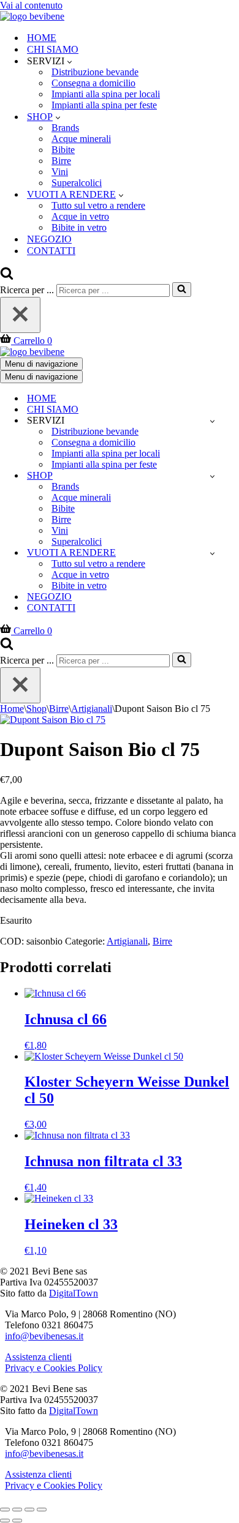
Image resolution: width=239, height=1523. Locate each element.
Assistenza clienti (38, 1357)
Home (12, 708)
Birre (61, 160)
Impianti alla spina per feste (104, 105)
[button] (69, 61)
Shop (36, 708)
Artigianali (91, 708)
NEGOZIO (49, 239)
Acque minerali (81, 138)
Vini (59, 172)
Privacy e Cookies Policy (53, 1368)
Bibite (63, 149)
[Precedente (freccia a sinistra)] (5, 1520)
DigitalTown (73, 1293)
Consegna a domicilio (93, 83)
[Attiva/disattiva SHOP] (212, 476)
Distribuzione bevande (94, 72)
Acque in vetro (80, 216)
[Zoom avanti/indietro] (5, 1509)
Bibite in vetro (79, 227)
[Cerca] (6, 276)
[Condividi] (29, 1509)
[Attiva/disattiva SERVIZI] (212, 421)
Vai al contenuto (31, 5)
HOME (41, 37)
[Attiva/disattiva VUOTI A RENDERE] (212, 553)
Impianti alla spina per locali (105, 94)
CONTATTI (51, 250)
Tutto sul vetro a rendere (98, 205)
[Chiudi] (20, 315)
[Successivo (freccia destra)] (17, 1520)
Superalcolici (76, 183)
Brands (65, 127)
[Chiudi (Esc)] (42, 1509)
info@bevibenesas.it (44, 1336)
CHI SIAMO (52, 49)
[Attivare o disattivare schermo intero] (17, 1509)
